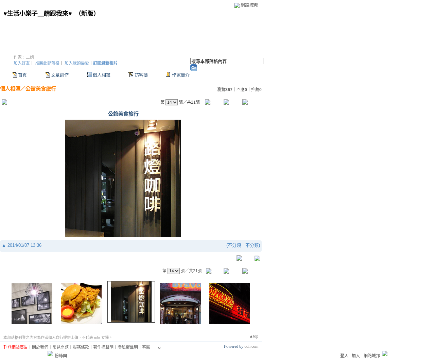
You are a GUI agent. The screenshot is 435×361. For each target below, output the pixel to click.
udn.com (251, 346)
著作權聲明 (103, 347)
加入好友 (22, 63)
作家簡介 (181, 75)
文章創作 (60, 75)
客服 (146, 347)
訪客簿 (141, 75)
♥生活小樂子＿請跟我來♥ (37, 13)
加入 (356, 356)
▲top (253, 336)
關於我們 (40, 347)
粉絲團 (61, 356)
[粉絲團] (50, 353)
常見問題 (60, 347)
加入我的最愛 (77, 63)
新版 (87, 13)
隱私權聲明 (128, 347)
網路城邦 (249, 4)
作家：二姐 (24, 57)
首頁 (22, 75)
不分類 (234, 245)
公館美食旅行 (40, 88)
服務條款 (81, 347)
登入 (344, 356)
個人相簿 (101, 75)
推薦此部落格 (47, 63)
